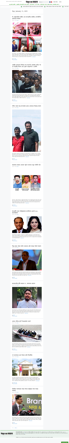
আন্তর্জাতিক (18, 4)
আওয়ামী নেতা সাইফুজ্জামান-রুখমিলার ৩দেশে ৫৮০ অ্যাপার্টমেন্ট (25, 212)
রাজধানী (28, 4)
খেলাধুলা (48, 4)
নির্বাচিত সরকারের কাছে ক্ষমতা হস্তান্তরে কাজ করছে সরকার (25, 390)
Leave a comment (15, 59)
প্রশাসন (46, 4)
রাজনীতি (14, 4)
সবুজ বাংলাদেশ (32, 4)
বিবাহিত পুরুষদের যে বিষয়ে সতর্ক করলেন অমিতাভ (19, 6)
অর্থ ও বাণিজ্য (37, 4)
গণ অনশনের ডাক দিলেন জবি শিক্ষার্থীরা (22, 355)
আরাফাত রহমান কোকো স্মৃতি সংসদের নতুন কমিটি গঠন (26, 165)
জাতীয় (12, 4)
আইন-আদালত (42, 4)
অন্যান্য (58, 4)
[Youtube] (51, 2)
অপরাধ (25, 4)
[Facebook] (49, 2)
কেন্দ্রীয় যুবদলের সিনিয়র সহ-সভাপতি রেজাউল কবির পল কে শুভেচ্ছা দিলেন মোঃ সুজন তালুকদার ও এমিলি (26, 66)
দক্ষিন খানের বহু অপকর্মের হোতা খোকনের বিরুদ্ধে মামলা (26, 106)
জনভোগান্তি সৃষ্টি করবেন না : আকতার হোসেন (23, 284)
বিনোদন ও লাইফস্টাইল (53, 4)
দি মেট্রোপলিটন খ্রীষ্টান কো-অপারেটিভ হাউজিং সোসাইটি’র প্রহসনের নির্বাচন (26, 18)
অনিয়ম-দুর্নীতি (22, 4)
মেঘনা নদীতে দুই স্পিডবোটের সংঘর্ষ (21, 321)
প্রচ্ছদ (15, 58)
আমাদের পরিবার (55, 1)
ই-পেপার (60, 1)
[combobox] (44, 2)
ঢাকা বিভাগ (14, 382)
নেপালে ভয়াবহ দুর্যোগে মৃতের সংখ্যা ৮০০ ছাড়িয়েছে (37, 6)
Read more (34, 56)
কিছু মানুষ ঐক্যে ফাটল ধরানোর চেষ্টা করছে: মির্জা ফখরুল (26, 246)
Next (16, 427)
